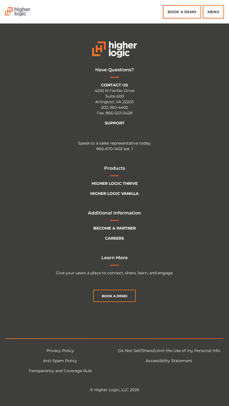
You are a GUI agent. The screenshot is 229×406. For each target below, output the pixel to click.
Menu (213, 12)
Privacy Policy (60, 350)
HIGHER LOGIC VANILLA (114, 193)
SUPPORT (115, 123)
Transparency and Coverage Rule (60, 370)
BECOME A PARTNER (114, 228)
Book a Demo (182, 12)
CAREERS (114, 238)
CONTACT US (114, 85)
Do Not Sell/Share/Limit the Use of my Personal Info (169, 350)
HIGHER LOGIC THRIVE (115, 183)
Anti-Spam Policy (60, 360)
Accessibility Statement (169, 360)
